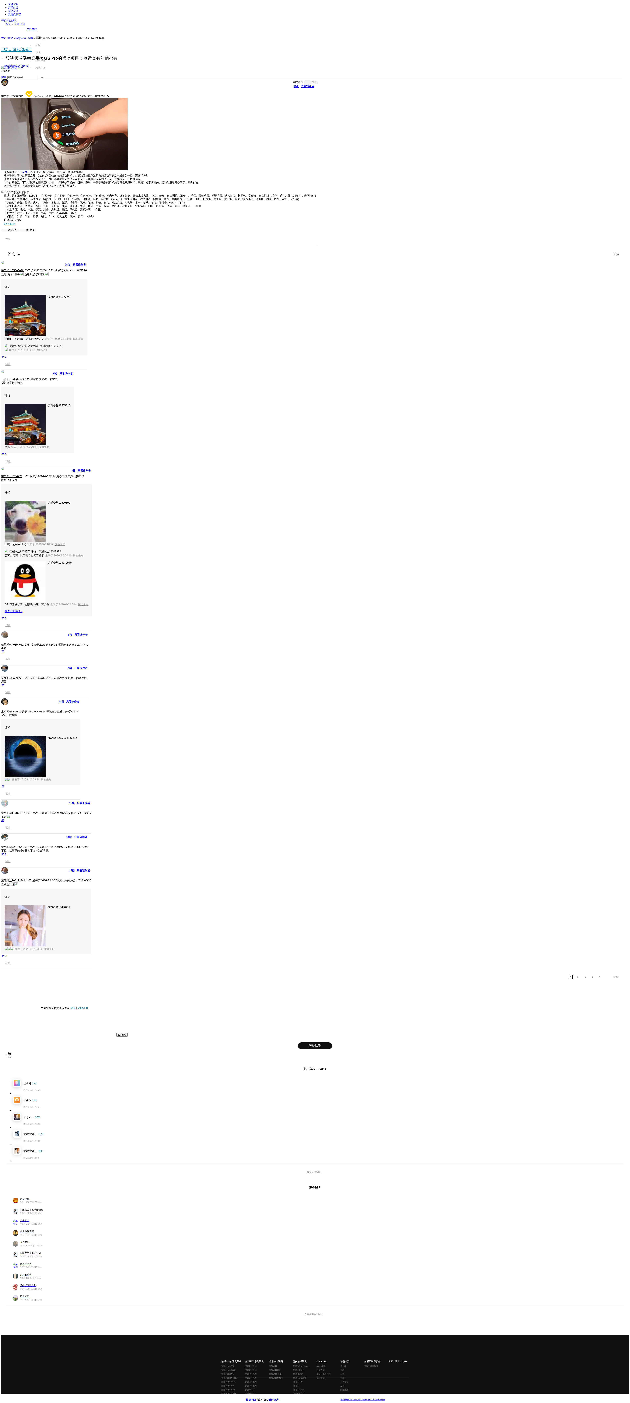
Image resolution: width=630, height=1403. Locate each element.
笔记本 (343, 1366)
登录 (8, 24)
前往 (314, 82)
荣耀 (25, 172)
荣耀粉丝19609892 (59, 502)
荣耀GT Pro (298, 1382)
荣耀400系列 (251, 1374)
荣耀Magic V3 (227, 1386)
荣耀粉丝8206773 (11, 476)
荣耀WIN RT (274, 1370)
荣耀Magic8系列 (228, 1370)
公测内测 (321, 1370)
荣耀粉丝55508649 (12, 270)
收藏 (12, 230)
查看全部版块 (314, 1172)
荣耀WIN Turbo (276, 1374)
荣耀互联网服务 (371, 1366)
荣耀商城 (13, 7)
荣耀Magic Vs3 (228, 1390)
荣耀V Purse (298, 1390)
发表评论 (122, 1034)
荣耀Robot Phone (301, 1366)
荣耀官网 (13, 4)
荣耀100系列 (251, 1386)
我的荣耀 (321, 1378)
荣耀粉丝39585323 (12, 96)
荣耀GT (296, 1386)
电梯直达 (298, 82)
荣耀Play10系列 (300, 1378)
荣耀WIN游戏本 (276, 1378)
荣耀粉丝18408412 (59, 907)
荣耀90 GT (250, 1390)
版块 (10, 38)
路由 (342, 1386)
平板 (342, 1370)
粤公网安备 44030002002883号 (353, 1399)
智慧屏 (343, 1378)
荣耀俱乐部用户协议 (255, 1397)
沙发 (68, 264)
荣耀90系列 (250, 1393)
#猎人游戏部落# (16, 49)
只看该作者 (307, 86)
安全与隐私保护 (323, 1374)
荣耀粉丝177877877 (13, 813)
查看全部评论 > (13, 611)
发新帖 (616, 977)
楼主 (296, 86)
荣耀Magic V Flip (228, 1393)
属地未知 (78, 338)
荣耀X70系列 (298, 1393)
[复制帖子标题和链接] (16, 65)
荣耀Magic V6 (227, 1366)
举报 (8, 239)
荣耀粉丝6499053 (11, 678)
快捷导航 (31, 29)
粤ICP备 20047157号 (376, 1399)
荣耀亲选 (13, 11)
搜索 (4, 77)
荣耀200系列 (251, 1382)
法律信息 (304, 1397)
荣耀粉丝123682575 (60, 562)
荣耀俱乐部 (14, 14)
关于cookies (295, 1397)
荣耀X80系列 (298, 1370)
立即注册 (19, 24)
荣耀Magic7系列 (228, 1382)
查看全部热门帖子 (313, 1314)
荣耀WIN (273, 1366)
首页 (38, 37)
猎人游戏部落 (9, 224)
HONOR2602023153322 (62, 737)
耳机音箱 (344, 1382)
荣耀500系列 (251, 1370)
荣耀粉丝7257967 (11, 847)
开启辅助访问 (9, 20)
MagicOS (321, 1366)
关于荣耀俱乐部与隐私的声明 (276, 1397)
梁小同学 (6, 711)
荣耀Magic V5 (227, 1374)
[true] (42, 77)
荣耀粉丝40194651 (12, 644)
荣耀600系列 (251, 1366)
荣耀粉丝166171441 (13, 880)
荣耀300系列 (251, 1378)
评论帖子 (315, 1045)
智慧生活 (20, 38)
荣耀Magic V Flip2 (229, 1378)
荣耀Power (298, 1374)
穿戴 (342, 1374)
